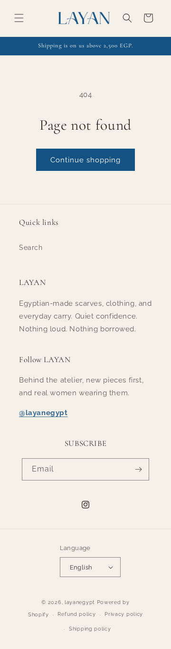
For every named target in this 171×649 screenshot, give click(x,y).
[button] (19, 18)
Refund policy (76, 614)
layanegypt (80, 602)
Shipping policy (90, 629)
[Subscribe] (138, 469)
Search (31, 247)
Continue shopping (85, 160)
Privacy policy (123, 614)
